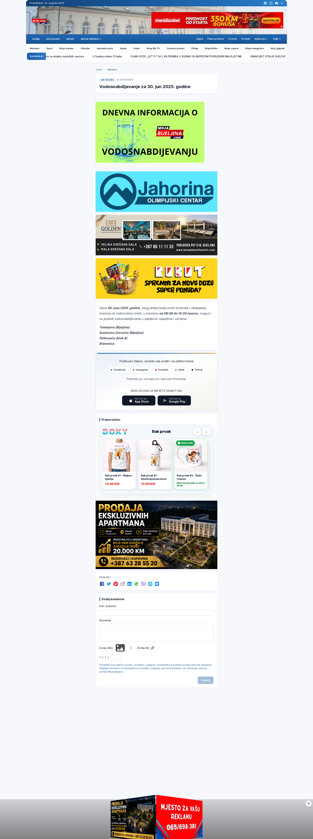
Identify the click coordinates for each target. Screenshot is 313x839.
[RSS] (282, 3)
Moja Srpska (66, 48)
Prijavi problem (215, 38)
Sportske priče (105, 48)
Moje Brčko (211, 48)
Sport (70, 39)
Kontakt (245, 38)
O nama (232, 38)
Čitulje (194, 48)
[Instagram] (270, 3)
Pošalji (205, 680)
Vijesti (123, 48)
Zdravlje (85, 48)
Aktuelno (53, 39)
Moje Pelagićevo (254, 48)
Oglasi (199, 38)
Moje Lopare (231, 48)
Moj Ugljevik (277, 48)
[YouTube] (276, 3)
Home (36, 39)
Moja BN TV (153, 48)
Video (136, 48)
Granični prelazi (175, 48)
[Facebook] (265, 3)
